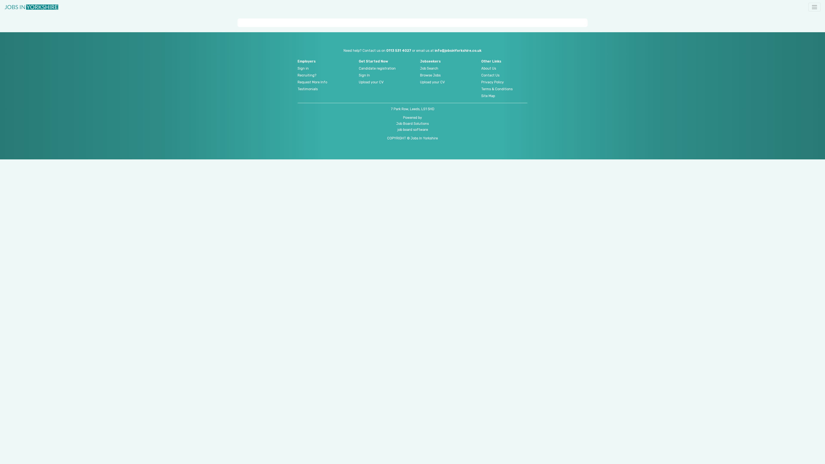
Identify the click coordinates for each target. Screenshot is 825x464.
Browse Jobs (430, 75)
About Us (488, 68)
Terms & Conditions (497, 89)
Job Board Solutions (412, 124)
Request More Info (312, 82)
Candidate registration (377, 68)
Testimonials (308, 89)
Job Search (429, 68)
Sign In (364, 75)
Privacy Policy (492, 82)
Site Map (488, 96)
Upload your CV (371, 82)
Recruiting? (307, 75)
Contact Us (490, 75)
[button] (814, 7)
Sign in (303, 68)
